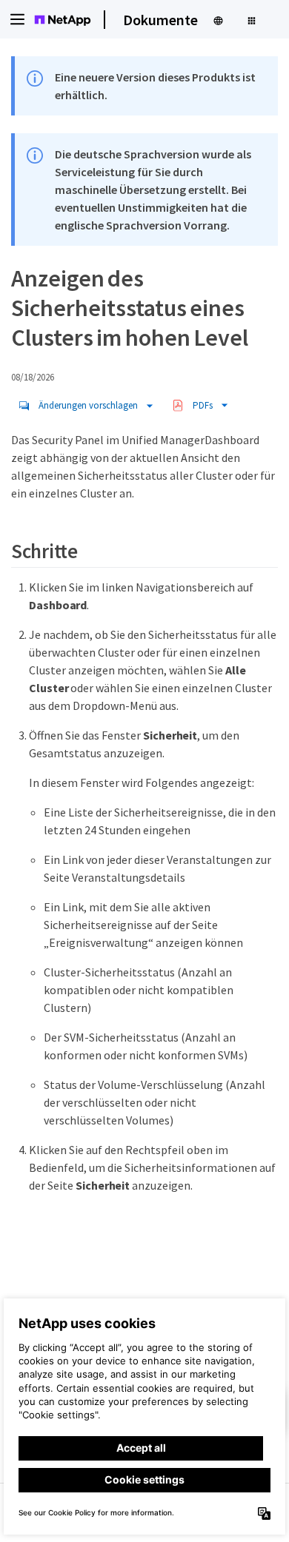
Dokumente (160, 19)
